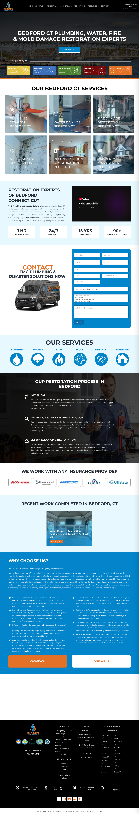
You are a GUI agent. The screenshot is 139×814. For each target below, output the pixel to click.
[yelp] (80, 799)
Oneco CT (117, 772)
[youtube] (69, 799)
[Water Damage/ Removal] (100, 299)
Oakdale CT (117, 755)
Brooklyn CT (104, 761)
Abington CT (105, 736)
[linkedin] (75, 799)
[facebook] (59, 799)
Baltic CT (104, 754)
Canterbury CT (105, 767)
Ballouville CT (105, 749)
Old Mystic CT (118, 767)
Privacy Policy (74, 811)
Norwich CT (117, 749)
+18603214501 (130, 8)
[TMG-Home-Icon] (33, 723)
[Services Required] (100, 295)
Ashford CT (104, 742)
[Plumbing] (100, 297)
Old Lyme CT (117, 761)
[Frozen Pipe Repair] (100, 301)
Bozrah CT (105, 757)
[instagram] (64, 799)
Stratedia (99, 811)
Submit (79, 322)
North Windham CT (118, 741)
